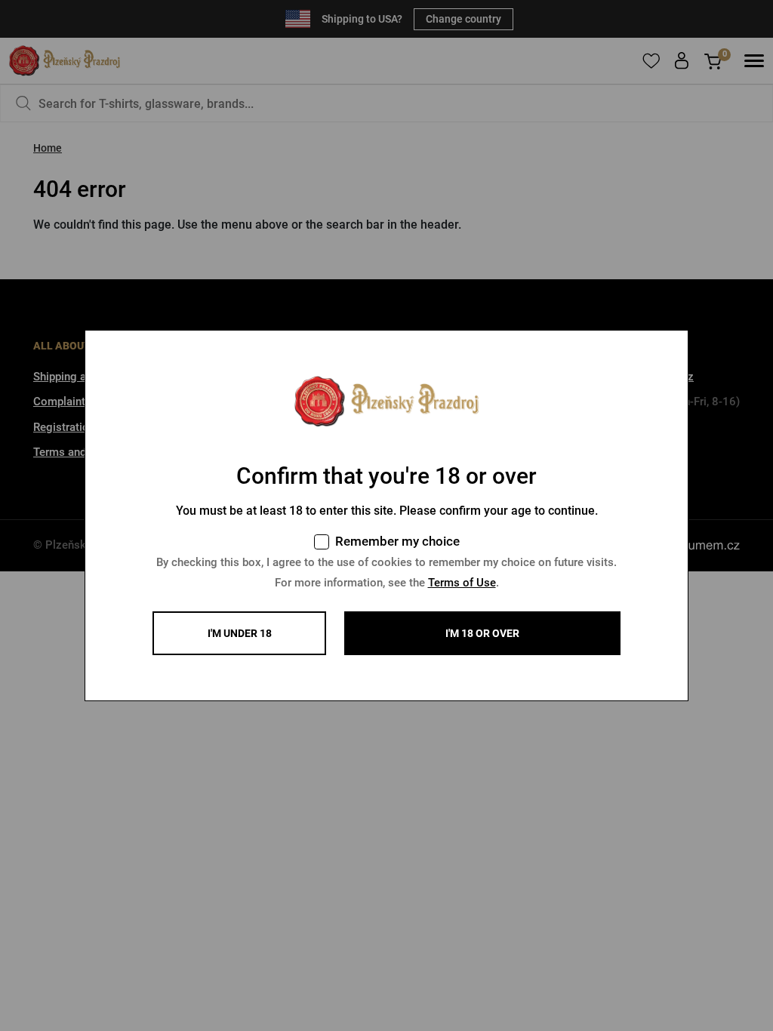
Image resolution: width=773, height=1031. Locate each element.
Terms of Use (462, 582)
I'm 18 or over (482, 633)
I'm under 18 (240, 633)
